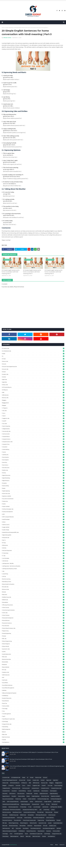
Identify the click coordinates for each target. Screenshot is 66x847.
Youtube (33, 739)
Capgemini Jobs (33, 418)
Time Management (33, 713)
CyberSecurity (33, 454)
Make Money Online (33, 581)
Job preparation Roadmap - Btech (33, 568)
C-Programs (33, 408)
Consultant (33, 446)
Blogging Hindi (33, 402)
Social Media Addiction (33, 685)
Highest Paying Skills (33, 535)
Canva (33, 413)
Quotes (33, 651)
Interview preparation (33, 550)
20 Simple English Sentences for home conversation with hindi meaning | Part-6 (32, 271)
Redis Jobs (33, 656)
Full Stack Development (33, 511)
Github (33, 522)
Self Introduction (33, 674)
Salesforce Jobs (33, 672)
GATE (33, 514)
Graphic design (33, 529)
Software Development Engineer (33, 693)
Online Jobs (33, 612)
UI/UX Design (33, 721)
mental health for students (33, 584)
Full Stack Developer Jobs (33, 509)
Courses (33, 452)
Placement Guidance (33, 623)
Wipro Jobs (33, 734)
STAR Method (33, 695)
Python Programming (33, 641)
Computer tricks (33, 444)
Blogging (33, 400)
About (56, 844)
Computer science (33, 439)
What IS (33, 731)
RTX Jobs (33, 669)
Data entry (33, 462)
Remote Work (33, 662)
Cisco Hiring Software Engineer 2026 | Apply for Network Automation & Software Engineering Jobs (37, 766)
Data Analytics (33, 457)
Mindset (33, 592)
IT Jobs (33, 555)
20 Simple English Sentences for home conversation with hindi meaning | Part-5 (53, 271)
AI (33, 356)
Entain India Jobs (33, 493)
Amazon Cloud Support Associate (33, 366)
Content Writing (33, 449)
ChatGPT (33, 421)
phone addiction (33, 620)
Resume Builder (33, 667)
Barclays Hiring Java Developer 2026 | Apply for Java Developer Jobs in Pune (31, 759)
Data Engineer (33, 459)
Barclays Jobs (33, 397)
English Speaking (9, 27)
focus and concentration (33, 498)
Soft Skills (33, 690)
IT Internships (33, 553)
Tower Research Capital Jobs (33, 719)
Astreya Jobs (33, 384)
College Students (33, 428)
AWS (33, 392)
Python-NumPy (33, 646)
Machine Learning (33, 579)
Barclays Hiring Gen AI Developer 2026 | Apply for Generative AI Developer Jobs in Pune (34, 752)
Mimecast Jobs (33, 589)
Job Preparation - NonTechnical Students (33, 566)
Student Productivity (33, 698)
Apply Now (33, 382)
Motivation (33, 594)
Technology (33, 708)
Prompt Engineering (33, 633)
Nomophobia (33, 602)
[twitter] (59, 10)
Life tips (33, 576)
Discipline (33, 483)
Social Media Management (33, 687)
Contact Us (61, 844)
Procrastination (33, 625)
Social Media (33, 682)
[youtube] (40, 338)
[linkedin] (9, 338)
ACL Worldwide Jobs (33, 351)
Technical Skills (33, 706)
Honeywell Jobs (33, 537)
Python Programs (33, 643)
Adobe (33, 353)
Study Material (33, 700)
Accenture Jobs (33, 348)
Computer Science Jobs (33, 441)
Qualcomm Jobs (33, 649)
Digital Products (33, 480)
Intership (33, 548)
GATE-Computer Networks (33, 516)
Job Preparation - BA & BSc (33, 563)
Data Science (33, 465)
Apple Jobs (33, 379)
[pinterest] (64, 10)
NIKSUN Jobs (33, 599)
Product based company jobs (33, 628)
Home (3, 27)
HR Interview (33, 545)
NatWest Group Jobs (33, 597)
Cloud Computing (33, 426)
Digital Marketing (33, 478)
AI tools (33, 358)
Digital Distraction (33, 475)
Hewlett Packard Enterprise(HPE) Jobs (33, 532)
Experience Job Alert (33, 496)
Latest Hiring (33, 573)
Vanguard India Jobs (33, 724)
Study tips (33, 703)
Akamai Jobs (33, 361)
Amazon (33, 364)
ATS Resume (33, 389)
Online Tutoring (33, 615)
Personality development (33, 617)
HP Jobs (33, 542)
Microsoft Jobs (33, 586)
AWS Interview (33, 395)
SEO (33, 677)
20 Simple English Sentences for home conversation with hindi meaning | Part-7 (11, 271)
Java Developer (33, 558)
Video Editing (33, 726)
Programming (33, 630)
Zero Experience (33, 742)
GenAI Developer (33, 519)
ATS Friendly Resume (33, 387)
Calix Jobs (33, 410)
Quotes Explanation (33, 654)
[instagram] (62, 10)
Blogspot (33, 405)
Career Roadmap (13, 844)
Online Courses (33, 607)
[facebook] (57, 10)
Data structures (33, 467)
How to (33, 540)
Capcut (33, 415)
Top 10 (33, 716)
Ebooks (33, 488)
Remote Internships (33, 659)
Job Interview (33, 560)
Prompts (33, 636)
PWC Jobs (33, 638)
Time (33, 711)
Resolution (33, 664)
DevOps (33, 472)
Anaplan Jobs (33, 374)
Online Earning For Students (33, 610)
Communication (33, 434)
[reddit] (40, 334)
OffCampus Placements (33, 605)
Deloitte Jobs (33, 470)
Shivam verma (7, 37)
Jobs (33, 571)
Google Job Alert (33, 527)
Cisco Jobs (33, 423)
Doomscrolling (33, 485)
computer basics (33, 436)
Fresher (33, 503)
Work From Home (33, 737)
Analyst (33, 371)
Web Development (33, 729)
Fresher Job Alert (33, 506)
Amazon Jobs (33, 369)
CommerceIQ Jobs (33, 431)
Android (33, 377)
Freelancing (33, 501)
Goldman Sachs (33, 524)
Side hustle (33, 680)
